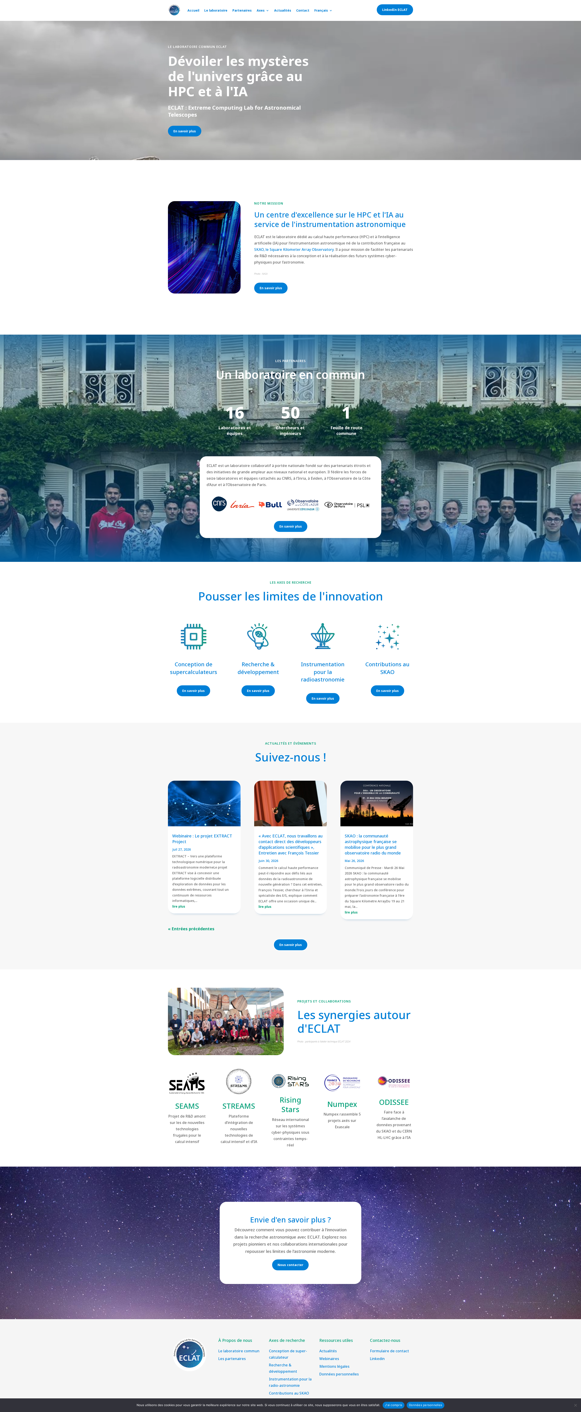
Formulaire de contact (389, 1350)
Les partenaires (232, 1358)
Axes (261, 10)
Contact (302, 10)
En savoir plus (184, 131)
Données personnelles (339, 1374)
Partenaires (242, 10)
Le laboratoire (215, 10)
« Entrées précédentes (191, 928)
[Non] (575, 1405)
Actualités (282, 10)
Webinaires (329, 1358)
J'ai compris (393, 1405)
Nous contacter (290, 1265)
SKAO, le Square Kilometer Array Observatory (294, 249)
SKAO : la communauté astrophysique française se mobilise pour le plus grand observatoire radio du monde (373, 844)
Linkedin (377, 1358)
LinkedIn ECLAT (395, 9)
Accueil (193, 10)
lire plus (178, 906)
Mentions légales (334, 1366)
